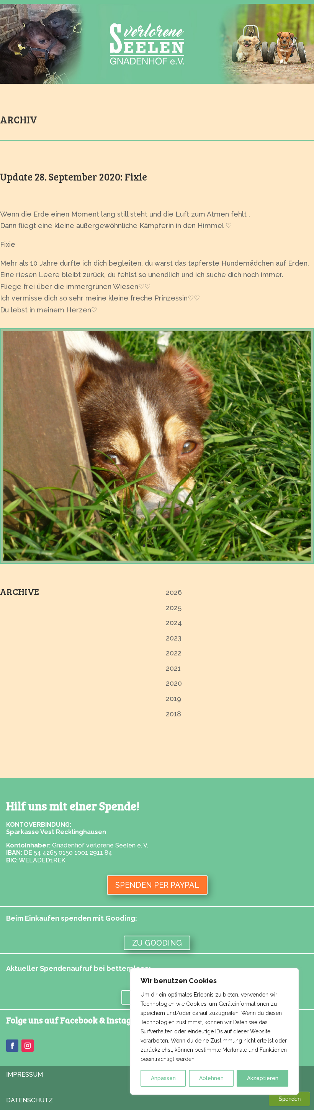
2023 (174, 638)
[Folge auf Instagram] (27, 1045)
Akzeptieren (262, 1078)
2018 (173, 714)
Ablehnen (211, 1078)
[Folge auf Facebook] (12, 1045)
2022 (174, 653)
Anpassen (163, 1078)
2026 (174, 592)
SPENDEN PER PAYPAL (157, 885)
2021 (173, 668)
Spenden (289, 1098)
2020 (174, 683)
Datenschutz (29, 1100)
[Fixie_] (157, 560)
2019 (173, 699)
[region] (214, 1031)
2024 (174, 623)
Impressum (24, 1074)
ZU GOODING (157, 942)
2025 (174, 608)
